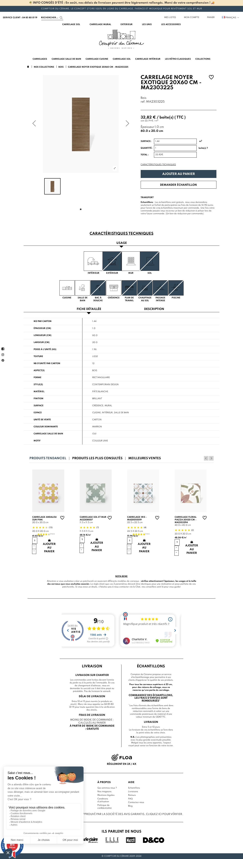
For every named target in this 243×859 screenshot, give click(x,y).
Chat (138, 587)
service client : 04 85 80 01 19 (20, 18)
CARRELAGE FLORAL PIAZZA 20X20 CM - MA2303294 (185, 520)
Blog (130, 806)
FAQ (130, 799)
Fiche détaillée (89, 309)
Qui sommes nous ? (107, 788)
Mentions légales (105, 795)
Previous (206, 458)
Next (211, 458)
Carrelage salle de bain (48, 434)
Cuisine (96, 413)
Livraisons (133, 791)
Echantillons (134, 788)
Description (154, 309)
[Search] (61, 18)
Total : (145, 155)
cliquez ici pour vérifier (164, 814)
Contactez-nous (136, 802)
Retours (132, 795)
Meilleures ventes (144, 458)
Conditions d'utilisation (103, 800)
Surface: (146, 141)
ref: (143, 101)
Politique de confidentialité (104, 806)
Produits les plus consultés (97, 458)
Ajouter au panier (178, 174)
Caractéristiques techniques (158, 165)
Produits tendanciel (47, 458)
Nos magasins (104, 791)
